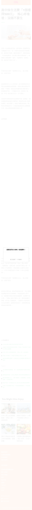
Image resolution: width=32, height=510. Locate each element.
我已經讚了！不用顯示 (16, 259)
